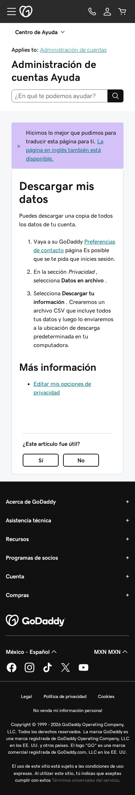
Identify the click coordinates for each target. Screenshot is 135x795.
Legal (26, 696)
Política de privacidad (65, 696)
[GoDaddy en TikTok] (47, 671)
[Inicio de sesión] (107, 11)
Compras (17, 595)
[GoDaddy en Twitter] (65, 671)
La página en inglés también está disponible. (64, 149)
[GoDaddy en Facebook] (11, 671)
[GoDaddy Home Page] (36, 621)
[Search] (115, 95)
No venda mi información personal (67, 710)
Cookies (106, 696)
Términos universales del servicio (85, 780)
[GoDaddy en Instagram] (29, 671)
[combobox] (59, 96)
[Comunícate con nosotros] (92, 11)
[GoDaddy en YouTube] (83, 671)
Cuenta (15, 576)
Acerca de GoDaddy (31, 501)
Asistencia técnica (28, 520)
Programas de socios (32, 557)
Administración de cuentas (73, 49)
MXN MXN (107, 652)
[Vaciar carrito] (122, 11)
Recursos (17, 539)
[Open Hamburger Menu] (9, 11)
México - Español (28, 652)
